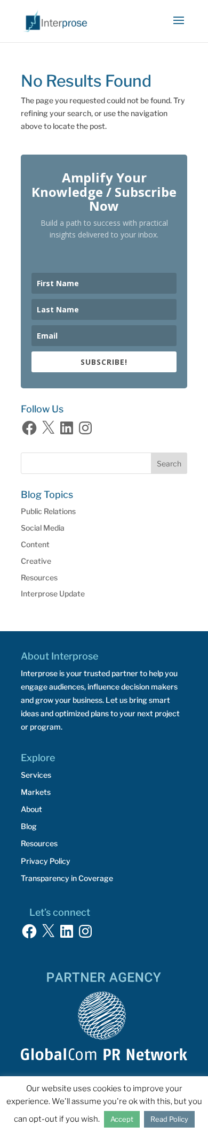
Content (35, 544)
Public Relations (48, 511)
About (31, 809)
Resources (39, 577)
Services (36, 774)
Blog (29, 826)
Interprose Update (53, 593)
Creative (36, 560)
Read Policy (169, 1119)
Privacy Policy (45, 860)
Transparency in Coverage (67, 878)
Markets (36, 791)
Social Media (43, 527)
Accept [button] (121, 1119)
